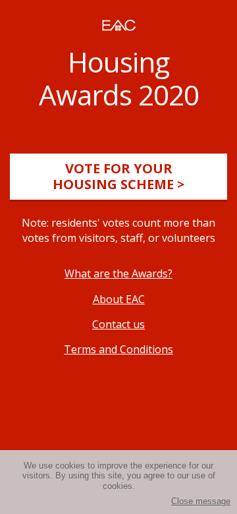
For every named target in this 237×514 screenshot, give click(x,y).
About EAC (119, 299)
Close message (200, 501)
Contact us (118, 324)
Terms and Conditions (118, 349)
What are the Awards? (118, 273)
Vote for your (118, 176)
